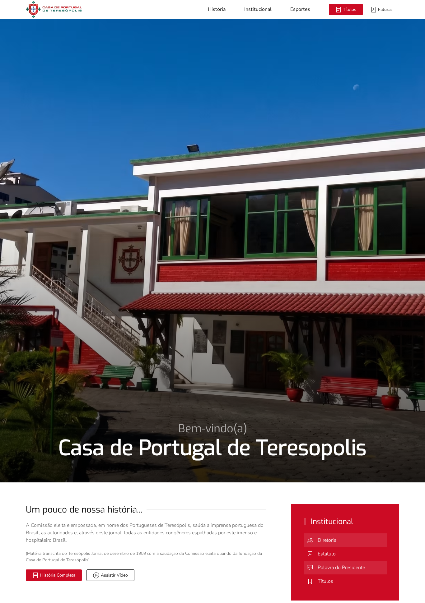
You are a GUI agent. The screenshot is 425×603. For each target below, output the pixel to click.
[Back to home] (54, 9)
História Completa (57, 575)
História (217, 9)
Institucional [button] (258, 9)
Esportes (300, 9)
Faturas (385, 9)
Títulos (349, 9)
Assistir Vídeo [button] (114, 575)
